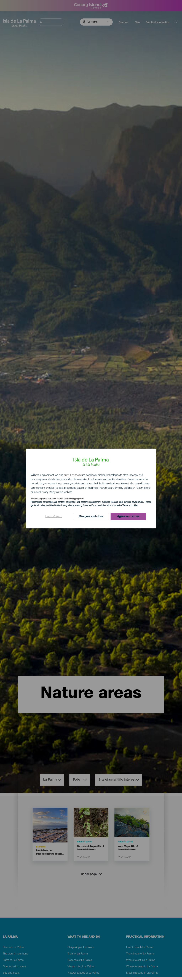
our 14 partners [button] (72, 475)
